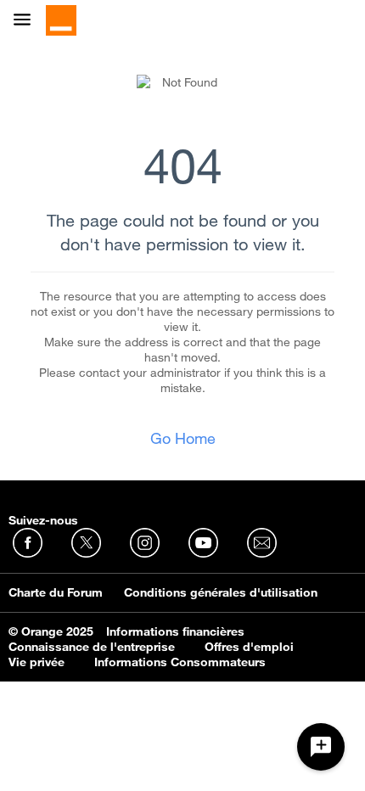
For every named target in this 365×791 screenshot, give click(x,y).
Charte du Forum (55, 592)
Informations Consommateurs (180, 662)
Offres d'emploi (249, 646)
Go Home (183, 438)
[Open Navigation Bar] (27, 21)
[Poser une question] (321, 747)
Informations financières (175, 631)
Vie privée (36, 662)
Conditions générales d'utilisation (220, 592)
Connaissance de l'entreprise (91, 646)
